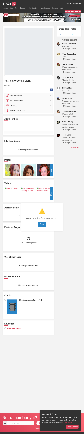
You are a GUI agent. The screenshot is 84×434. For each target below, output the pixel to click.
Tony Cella (66, 135)
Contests (55, 8)
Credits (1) (13, 105)
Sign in (68, 3)
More (51, 170)
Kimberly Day (67, 122)
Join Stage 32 (77, 3)
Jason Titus (67, 98)
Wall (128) (16, 100)
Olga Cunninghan (69, 54)
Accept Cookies (72, 427)
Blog (11, 8)
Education (23, 8)
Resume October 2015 (17, 110)
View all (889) (76, 148)
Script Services (44, 8)
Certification (33, 8)
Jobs (16, 8)
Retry (42, 224)
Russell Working (69, 44)
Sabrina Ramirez (69, 111)
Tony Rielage (67, 77)
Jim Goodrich (67, 64)
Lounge (5, 8)
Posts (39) (16, 95)
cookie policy (67, 422)
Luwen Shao (67, 88)
